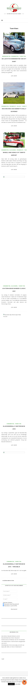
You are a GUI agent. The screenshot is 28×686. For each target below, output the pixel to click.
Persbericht (13, 106)
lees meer (14, 75)
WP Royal (24, 676)
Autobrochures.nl (5, 639)
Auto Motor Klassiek (6, 636)
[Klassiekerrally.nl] (14, 8)
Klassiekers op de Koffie (10, 606)
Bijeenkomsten (6, 56)
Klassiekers (13, 150)
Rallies (19, 106)
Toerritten (22, 56)
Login (2, 659)
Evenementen (15, 56)
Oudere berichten (8, 580)
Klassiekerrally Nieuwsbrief (11, 604)
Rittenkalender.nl (5, 645)
